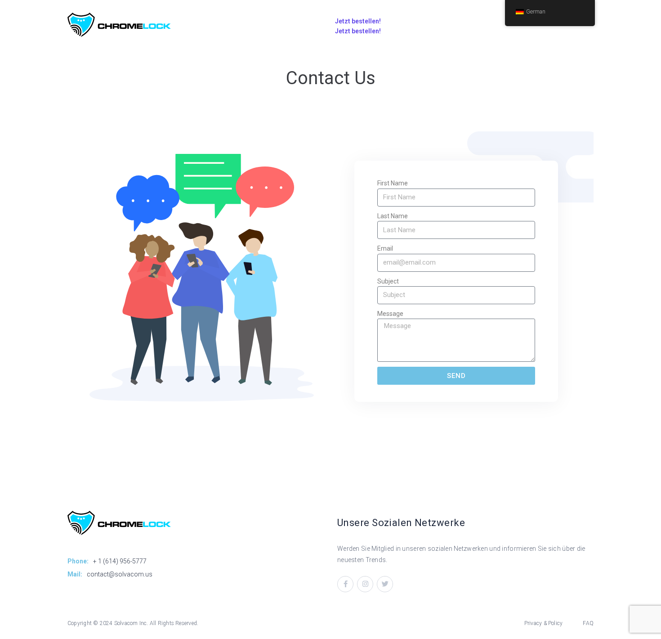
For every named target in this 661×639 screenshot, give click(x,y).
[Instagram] (365, 584)
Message (390, 313)
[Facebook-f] (345, 584)
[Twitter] (385, 584)
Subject (388, 281)
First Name (392, 183)
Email (385, 248)
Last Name (392, 216)
